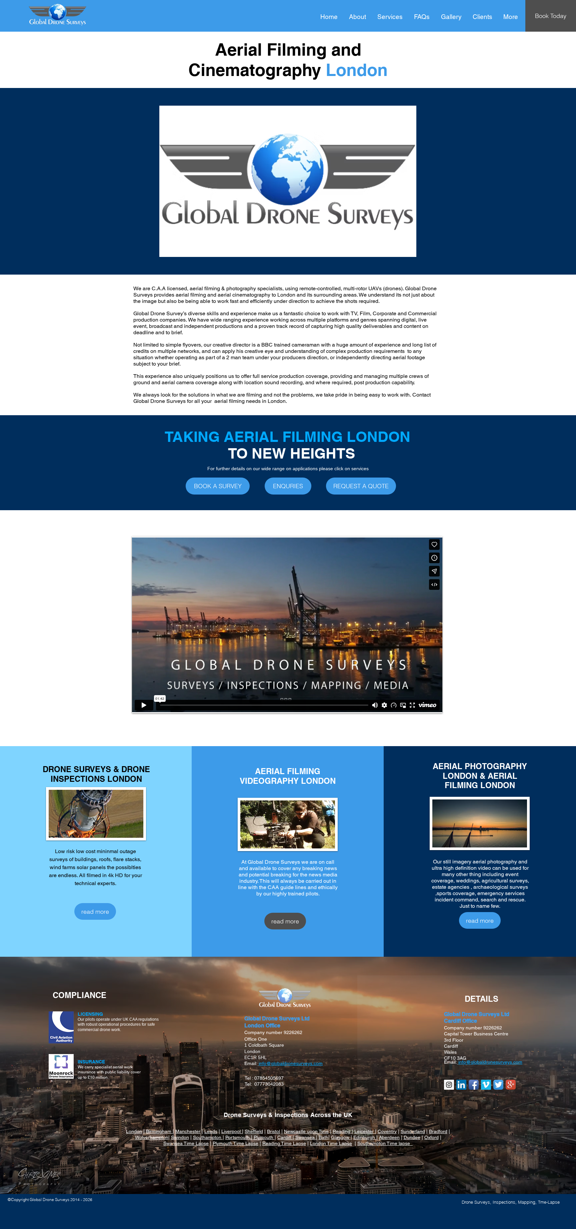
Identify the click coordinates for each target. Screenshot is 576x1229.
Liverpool (231, 1131)
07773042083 (269, 1084)
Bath (323, 1137)
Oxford (431, 1137)
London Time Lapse (331, 1143)
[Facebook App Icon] (474, 1085)
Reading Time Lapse (284, 1143)
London (134, 1131)
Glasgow (341, 1137)
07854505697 (269, 1078)
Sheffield (254, 1131)
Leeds (210, 1131)
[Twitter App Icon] (498, 1085)
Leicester (364, 1131)
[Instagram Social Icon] (449, 1085)
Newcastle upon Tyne (306, 1131)
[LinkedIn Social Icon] (461, 1085)
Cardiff (285, 1137)
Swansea (305, 1137)
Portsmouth (238, 1137)
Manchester (187, 1131)
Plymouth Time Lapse (235, 1143)
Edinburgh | (365, 1137)
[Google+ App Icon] (511, 1085)
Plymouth (264, 1137)
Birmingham (159, 1131)
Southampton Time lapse (385, 1143)
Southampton (208, 1137)
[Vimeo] (486, 1085)
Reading (342, 1131)
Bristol (273, 1131)
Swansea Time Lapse (186, 1143)
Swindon (180, 1137)
